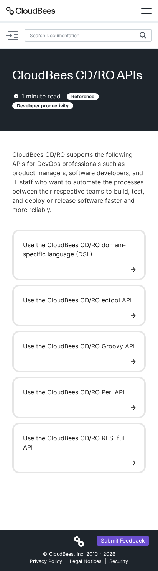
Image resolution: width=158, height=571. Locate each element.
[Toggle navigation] (146, 11)
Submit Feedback (123, 540)
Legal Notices (86, 561)
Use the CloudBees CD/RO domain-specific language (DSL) (74, 249)
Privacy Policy (46, 561)
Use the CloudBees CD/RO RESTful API (73, 442)
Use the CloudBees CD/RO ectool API (77, 300)
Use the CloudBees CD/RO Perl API (73, 392)
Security (118, 561)
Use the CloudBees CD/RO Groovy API (79, 346)
